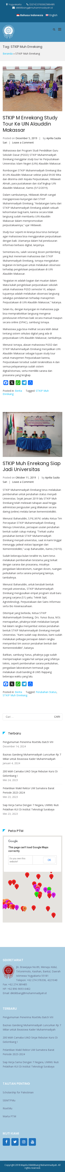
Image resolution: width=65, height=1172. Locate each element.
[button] (49, 895)
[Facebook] (6, 1142)
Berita (18, 390)
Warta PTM (9, 1116)
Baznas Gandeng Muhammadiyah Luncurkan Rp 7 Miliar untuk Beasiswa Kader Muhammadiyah (32, 757)
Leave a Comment (23, 142)
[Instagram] (23, 1142)
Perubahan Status (46, 692)
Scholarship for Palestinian (18, 1092)
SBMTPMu (9, 1100)
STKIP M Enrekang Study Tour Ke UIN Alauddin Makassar (30, 124)
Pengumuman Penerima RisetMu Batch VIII (28, 742)
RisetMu (7, 1108)
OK (49, 860)
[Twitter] (15, 1142)
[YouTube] (32, 1142)
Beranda (8, 53)
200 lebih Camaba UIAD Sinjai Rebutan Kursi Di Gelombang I (30, 773)
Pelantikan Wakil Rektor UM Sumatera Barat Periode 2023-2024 (28, 790)
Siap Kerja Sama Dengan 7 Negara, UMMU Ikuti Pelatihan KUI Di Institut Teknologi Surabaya (31, 807)
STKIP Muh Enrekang (15, 695)
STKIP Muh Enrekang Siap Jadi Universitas (32, 466)
